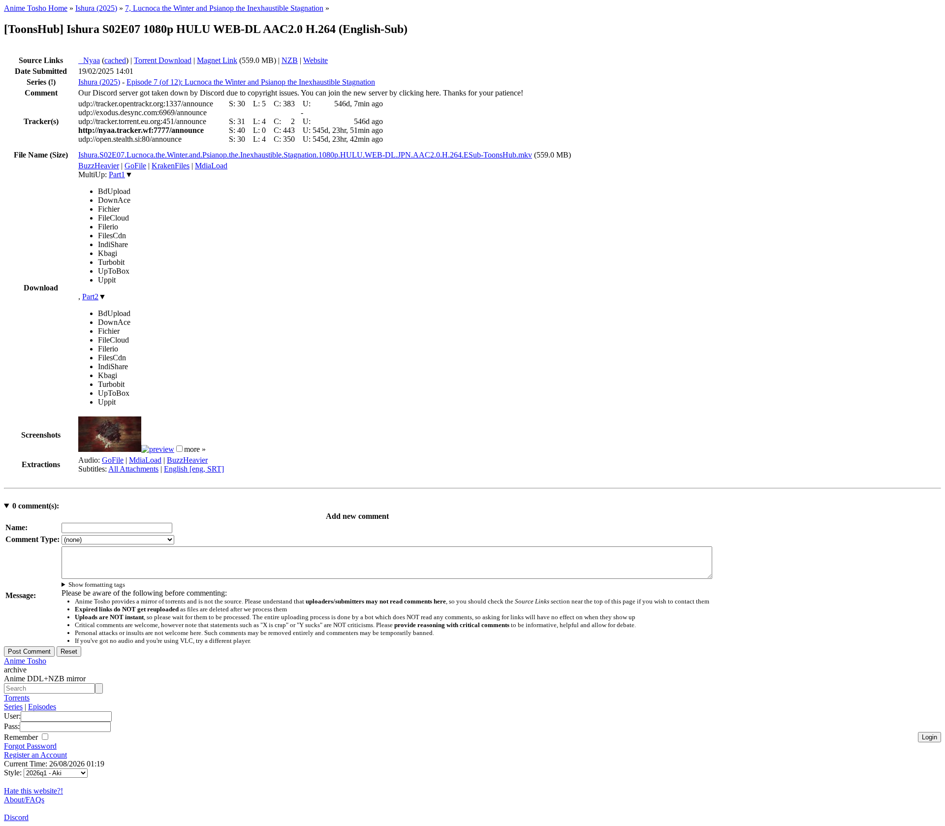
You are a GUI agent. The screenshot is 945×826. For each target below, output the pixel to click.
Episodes (42, 706)
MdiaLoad (211, 165)
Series (13, 706)
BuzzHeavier (98, 165)
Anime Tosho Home (35, 8)
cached (115, 60)
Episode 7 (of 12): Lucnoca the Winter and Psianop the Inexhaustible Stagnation (250, 82)
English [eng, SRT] (194, 469)
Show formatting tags (96, 584)
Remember (22, 737)
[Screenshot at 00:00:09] (109, 449)
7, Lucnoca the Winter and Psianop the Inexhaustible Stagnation (224, 8)
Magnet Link (217, 60)
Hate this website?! (33, 791)
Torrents (17, 698)
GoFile (135, 165)
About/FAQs (24, 799)
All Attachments (133, 469)
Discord (16, 817)
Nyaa (89, 60)
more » (195, 449)
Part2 (90, 296)
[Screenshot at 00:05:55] (157, 449)
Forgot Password (30, 746)
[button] (179, 448)
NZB (290, 60)
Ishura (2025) (96, 8)
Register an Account (35, 755)
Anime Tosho (25, 661)
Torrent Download (162, 60)
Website (315, 60)
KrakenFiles (170, 165)
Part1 (117, 174)
